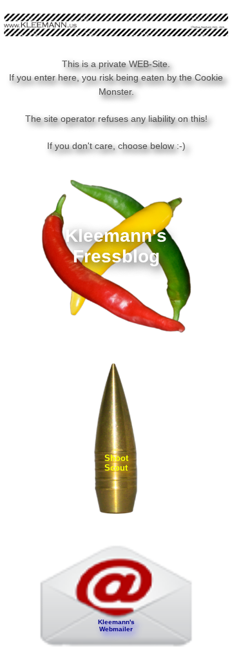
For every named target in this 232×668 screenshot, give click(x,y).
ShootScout (116, 463)
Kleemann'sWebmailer (116, 625)
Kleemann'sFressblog (116, 246)
